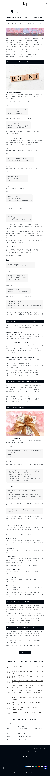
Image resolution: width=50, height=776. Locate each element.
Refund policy (34, 772)
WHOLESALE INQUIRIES (19, 751)
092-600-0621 (22, 733)
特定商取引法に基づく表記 (39, 748)
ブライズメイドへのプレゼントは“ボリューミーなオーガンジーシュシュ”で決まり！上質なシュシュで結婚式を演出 (27, 692)
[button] (2, 3)
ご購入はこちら (25, 652)
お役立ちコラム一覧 (31, 751)
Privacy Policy (27, 748)
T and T (18, 772)
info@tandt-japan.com (24, 736)
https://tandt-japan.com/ (25, 739)
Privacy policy (43, 772)
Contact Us (19, 748)
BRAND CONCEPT (10, 748)
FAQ (5, 748)
